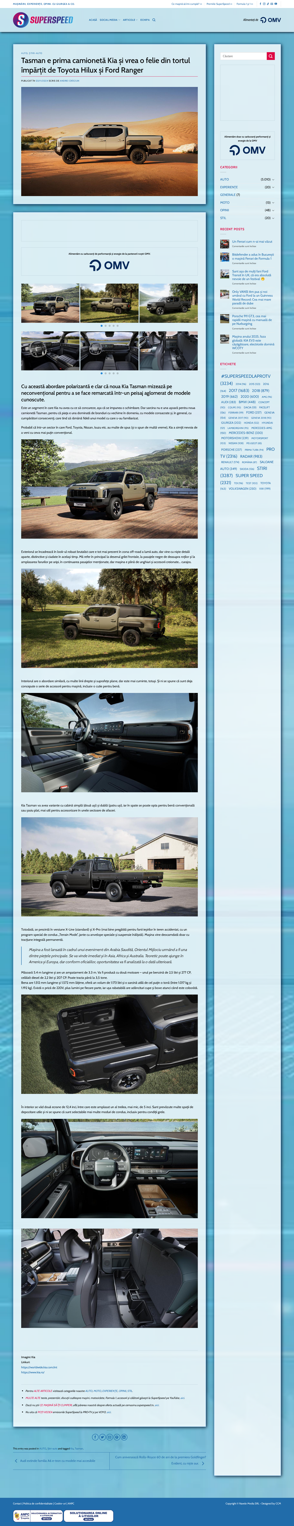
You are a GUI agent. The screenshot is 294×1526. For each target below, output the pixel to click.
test (252, 483)
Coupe (234, 407)
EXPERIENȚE (109, 1390)
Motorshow (235, 438)
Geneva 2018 (261, 417)
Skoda (247, 468)
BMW (247, 402)
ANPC (71, 1503)
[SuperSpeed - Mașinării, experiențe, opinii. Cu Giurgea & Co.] (43, 20)
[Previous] (29, 305)
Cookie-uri (60, 1503)
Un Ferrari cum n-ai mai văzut (252, 241)
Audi (228, 402)
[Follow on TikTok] (268, 4)
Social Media (108, 19)
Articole (129, 19)
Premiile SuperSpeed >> (219, 3)
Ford (254, 412)
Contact (17, 1503)
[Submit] (271, 56)
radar (251, 456)
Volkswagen (242, 488)
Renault (230, 462)
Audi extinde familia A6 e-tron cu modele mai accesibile (57, 1461)
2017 (239, 390)
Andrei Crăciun (69, 80)
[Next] (189, 305)
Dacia (250, 407)
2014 (241, 384)
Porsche (231, 450)
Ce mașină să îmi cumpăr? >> (187, 3)
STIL (129, 1390)
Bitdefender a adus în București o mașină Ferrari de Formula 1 (253, 256)
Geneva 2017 (238, 417)
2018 (260, 390)
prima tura (254, 449)
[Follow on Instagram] (264, 4)
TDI (238, 483)
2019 (229, 396)
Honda (251, 422)
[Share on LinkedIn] (124, 1437)
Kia (72, 1448)
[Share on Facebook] (95, 1437)
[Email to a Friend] (109, 1437)
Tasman (79, 1448)
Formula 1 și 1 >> (245, 3)
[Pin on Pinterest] (117, 1437)
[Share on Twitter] (102, 1437)
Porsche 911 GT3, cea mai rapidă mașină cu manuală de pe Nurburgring (252, 320)
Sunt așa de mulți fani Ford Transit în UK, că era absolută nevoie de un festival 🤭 (251, 275)
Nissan (236, 443)
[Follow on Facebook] (260, 4)
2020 (250, 396)
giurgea (231, 423)
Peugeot (254, 443)
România (249, 462)
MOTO (97, 1390)
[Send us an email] (272, 4)
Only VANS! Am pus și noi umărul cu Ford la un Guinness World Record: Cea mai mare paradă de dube (252, 297)
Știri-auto (35, 53)
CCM (278, 1503)
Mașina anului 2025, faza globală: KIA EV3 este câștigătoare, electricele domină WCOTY (253, 342)
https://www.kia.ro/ (32, 1372)
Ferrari (235, 412)
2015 (254, 384)
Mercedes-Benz (246, 433)
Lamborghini (238, 428)
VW (265, 488)
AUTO (24, 53)
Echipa (145, 19)
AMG (267, 396)
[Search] (153, 20)
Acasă (93, 19)
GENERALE (228, 195)
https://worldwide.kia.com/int (39, 1367)
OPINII (122, 1390)
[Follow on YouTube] (276, 4)
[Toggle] (273, 179)
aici (182, 1397)
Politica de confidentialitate (38, 1503)
